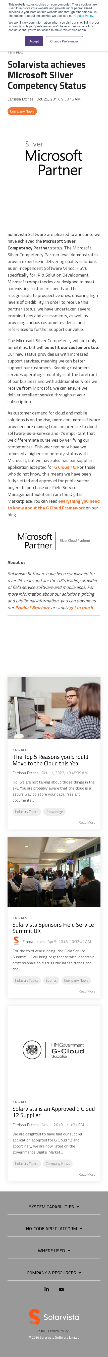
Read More (87, 822)
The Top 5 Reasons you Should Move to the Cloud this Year (50, 759)
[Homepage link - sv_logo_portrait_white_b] (54, 1322)
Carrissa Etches (21, 99)
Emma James (33, 941)
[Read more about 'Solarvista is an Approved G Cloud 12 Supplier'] (54, 1048)
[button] (47, 1292)
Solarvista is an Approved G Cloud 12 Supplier (54, 1111)
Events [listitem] (51, 980)
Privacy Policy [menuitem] (58, 1330)
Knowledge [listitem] (54, 811)
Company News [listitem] (76, 980)
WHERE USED (51, 1251)
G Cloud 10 (64, 467)
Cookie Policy (83, 15)
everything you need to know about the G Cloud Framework (54, 504)
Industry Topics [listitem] (26, 811)
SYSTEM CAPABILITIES (51, 1207)
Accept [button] (34, 41)
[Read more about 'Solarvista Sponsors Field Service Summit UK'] (54, 872)
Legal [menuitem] (41, 1330)
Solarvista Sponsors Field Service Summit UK (53, 927)
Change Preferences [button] (64, 41)
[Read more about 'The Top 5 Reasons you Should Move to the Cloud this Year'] (54, 708)
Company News (22, 111)
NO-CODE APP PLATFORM (51, 1229)
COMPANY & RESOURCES (51, 1273)
